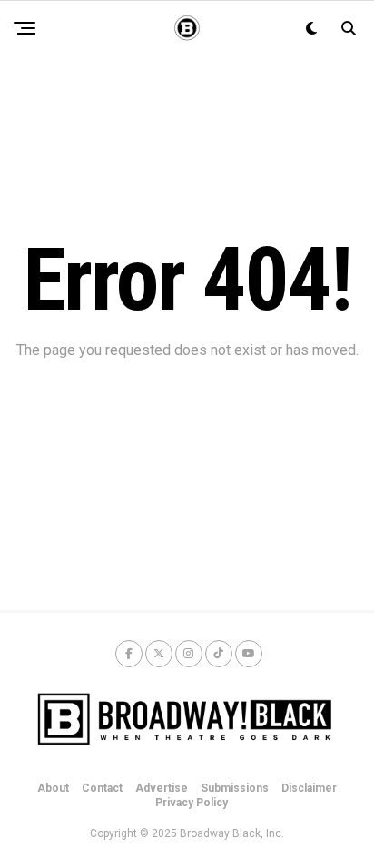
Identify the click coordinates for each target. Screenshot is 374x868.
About (53, 788)
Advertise (161, 788)
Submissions (235, 788)
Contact (102, 788)
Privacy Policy (191, 802)
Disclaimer (309, 788)
